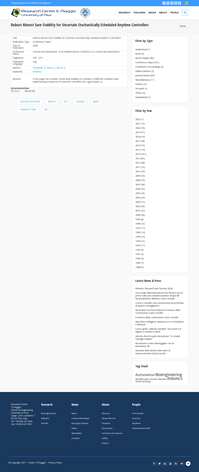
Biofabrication (142, 379)
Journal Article (142, 75)
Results (44, 423)
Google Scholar (30, 101)
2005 (137, 193)
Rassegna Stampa (80, 423)
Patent (138, 84)
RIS (46, 109)
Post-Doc (136, 418)
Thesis (138, 92)
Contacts (76, 438)
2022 (137, 119)
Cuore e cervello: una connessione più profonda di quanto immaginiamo (159, 304)
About (163, 12)
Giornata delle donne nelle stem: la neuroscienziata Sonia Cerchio (152, 352)
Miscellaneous (142, 79)
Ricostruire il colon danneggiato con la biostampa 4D (154, 345)
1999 (137, 219)
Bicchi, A (61, 67)
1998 (137, 223)
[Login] (186, 3)
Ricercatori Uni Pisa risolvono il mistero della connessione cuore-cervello (157, 311)
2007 (137, 184)
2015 (137, 149)
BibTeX (52, 101)
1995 (137, 236)
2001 (137, 210)
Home (183, 26)
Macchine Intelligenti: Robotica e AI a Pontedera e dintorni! (159, 323)
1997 (137, 228)
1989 (137, 262)
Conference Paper (144, 62)
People (174, 12)
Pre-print (139, 88)
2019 (137, 132)
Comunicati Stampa (80, 418)
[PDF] (17, 90)
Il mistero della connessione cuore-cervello (156, 317)
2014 (137, 154)
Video (74, 428)
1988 (137, 267)
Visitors (105, 443)
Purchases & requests (112, 433)
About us (106, 413)
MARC (96, 101)
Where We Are (109, 418)
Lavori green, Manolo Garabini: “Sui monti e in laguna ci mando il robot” (158, 330)
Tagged (80, 101)
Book (138, 53)
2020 (137, 127)
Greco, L (51, 67)
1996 (137, 232)
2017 (137, 141)
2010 (137, 171)
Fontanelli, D (39, 67)
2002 (137, 206)
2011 (137, 167)
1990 (137, 258)
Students (136, 423)
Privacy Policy (55, 462)
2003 (137, 201)
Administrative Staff (141, 428)
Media (152, 12)
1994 (137, 241)
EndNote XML (28, 109)
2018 (137, 136)
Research (124, 12)
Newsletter (77, 433)
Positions (106, 423)
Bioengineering (168, 374)
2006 (137, 188)
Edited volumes (143, 71)
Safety (105, 438)
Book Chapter (142, 58)
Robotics (37, 71)
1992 (137, 249)
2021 (137, 123)
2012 (137, 162)
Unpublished (141, 97)
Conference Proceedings (147, 66)
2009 (137, 175)
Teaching (139, 12)
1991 (137, 254)
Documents (107, 428)
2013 (137, 158)
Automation (145, 374)
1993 (137, 245)
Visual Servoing (142, 381)
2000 (137, 214)
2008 (137, 180)
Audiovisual (141, 49)
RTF (66, 101)
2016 (137, 145)
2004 (137, 197)
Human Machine (158, 379)
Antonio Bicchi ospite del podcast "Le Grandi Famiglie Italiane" (157, 337)
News (74, 413)
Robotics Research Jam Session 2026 (154, 288)
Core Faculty (137, 413)
